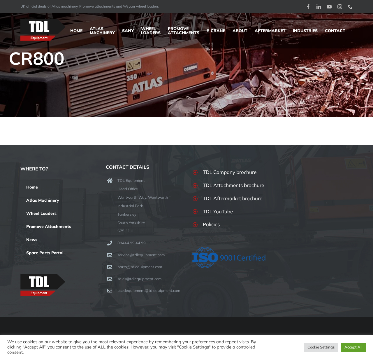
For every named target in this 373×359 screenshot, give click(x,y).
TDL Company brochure (229, 172)
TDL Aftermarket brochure (232, 198)
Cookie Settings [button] (321, 347)
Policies (211, 224)
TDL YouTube (218, 211)
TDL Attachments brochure (233, 185)
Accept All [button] (353, 347)
